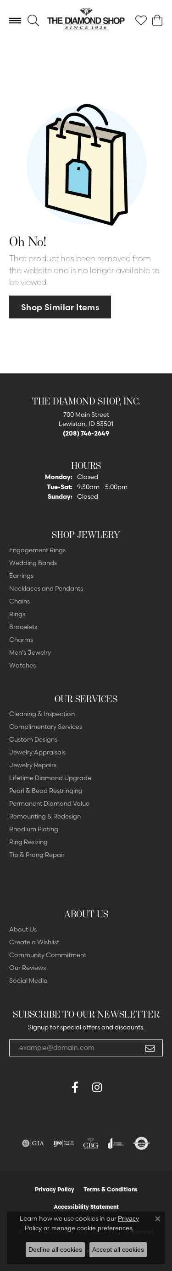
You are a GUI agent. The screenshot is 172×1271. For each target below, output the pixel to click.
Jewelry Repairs (32, 765)
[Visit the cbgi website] (91, 1143)
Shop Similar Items (60, 307)
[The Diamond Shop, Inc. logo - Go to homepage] (86, 20)
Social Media (28, 980)
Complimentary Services (45, 726)
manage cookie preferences (92, 1228)
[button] (33, 20)
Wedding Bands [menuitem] (33, 562)
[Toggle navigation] (15, 20)
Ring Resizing (28, 842)
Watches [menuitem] (22, 665)
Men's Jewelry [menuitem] (30, 652)
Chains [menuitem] (19, 601)
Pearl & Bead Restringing (46, 790)
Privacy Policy (54, 1189)
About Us (23, 929)
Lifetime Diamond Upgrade (50, 777)
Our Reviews (27, 967)
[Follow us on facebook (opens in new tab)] (75, 1087)
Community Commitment (47, 955)
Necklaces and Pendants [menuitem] (46, 588)
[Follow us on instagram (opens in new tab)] (97, 1087)
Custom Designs (33, 739)
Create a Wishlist (34, 942)
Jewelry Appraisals (37, 752)
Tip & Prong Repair (37, 854)
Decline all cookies (55, 1249)
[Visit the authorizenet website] (141, 1143)
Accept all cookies (118, 1249)
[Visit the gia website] (33, 1143)
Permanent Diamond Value (49, 803)
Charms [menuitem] (21, 639)
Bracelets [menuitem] (23, 626)
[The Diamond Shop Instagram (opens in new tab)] (119, 1087)
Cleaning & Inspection (42, 713)
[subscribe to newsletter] (150, 1048)
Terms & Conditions (110, 1189)
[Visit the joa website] (116, 1143)
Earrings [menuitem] (21, 575)
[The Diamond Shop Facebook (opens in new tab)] (53, 1087)
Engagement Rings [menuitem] (37, 550)
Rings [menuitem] (17, 614)
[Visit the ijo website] (63, 1143)
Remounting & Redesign (45, 816)
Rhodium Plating (33, 829)
